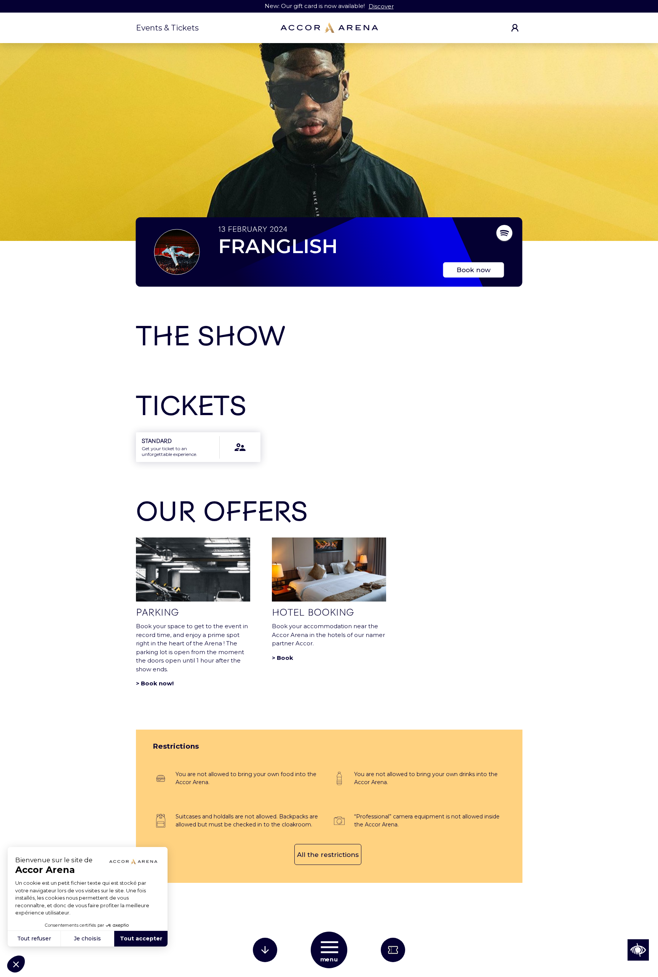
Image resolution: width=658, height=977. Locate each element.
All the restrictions (328, 854)
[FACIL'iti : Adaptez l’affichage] (638, 950)
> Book (282, 657)
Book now (473, 270)
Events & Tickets (167, 27)
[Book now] (393, 950)
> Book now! (155, 683)
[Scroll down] (265, 950)
